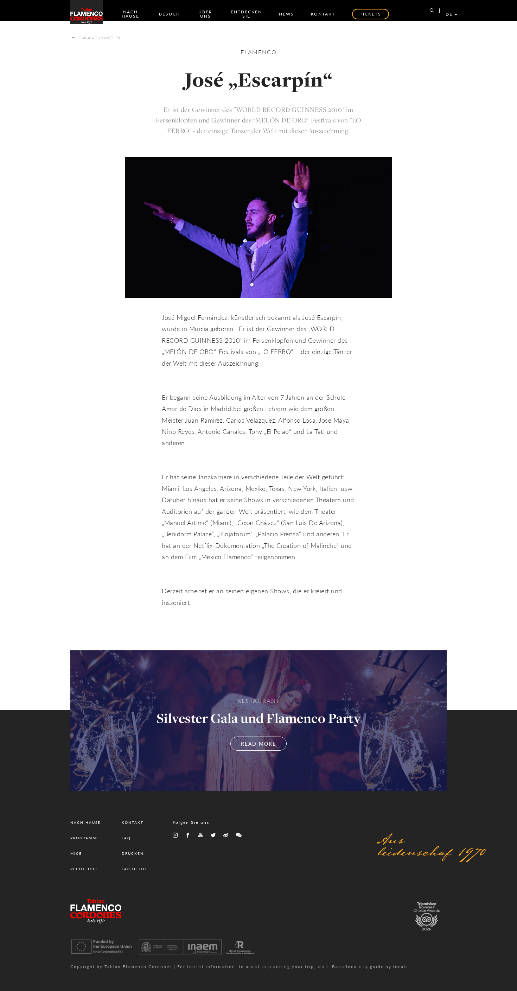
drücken (133, 853)
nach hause (130, 14)
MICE (76, 853)
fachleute (135, 868)
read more (258, 743)
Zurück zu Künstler (99, 37)
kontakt (323, 14)
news (286, 14)
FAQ (126, 837)
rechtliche (84, 868)
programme (84, 837)
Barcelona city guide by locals (370, 967)
